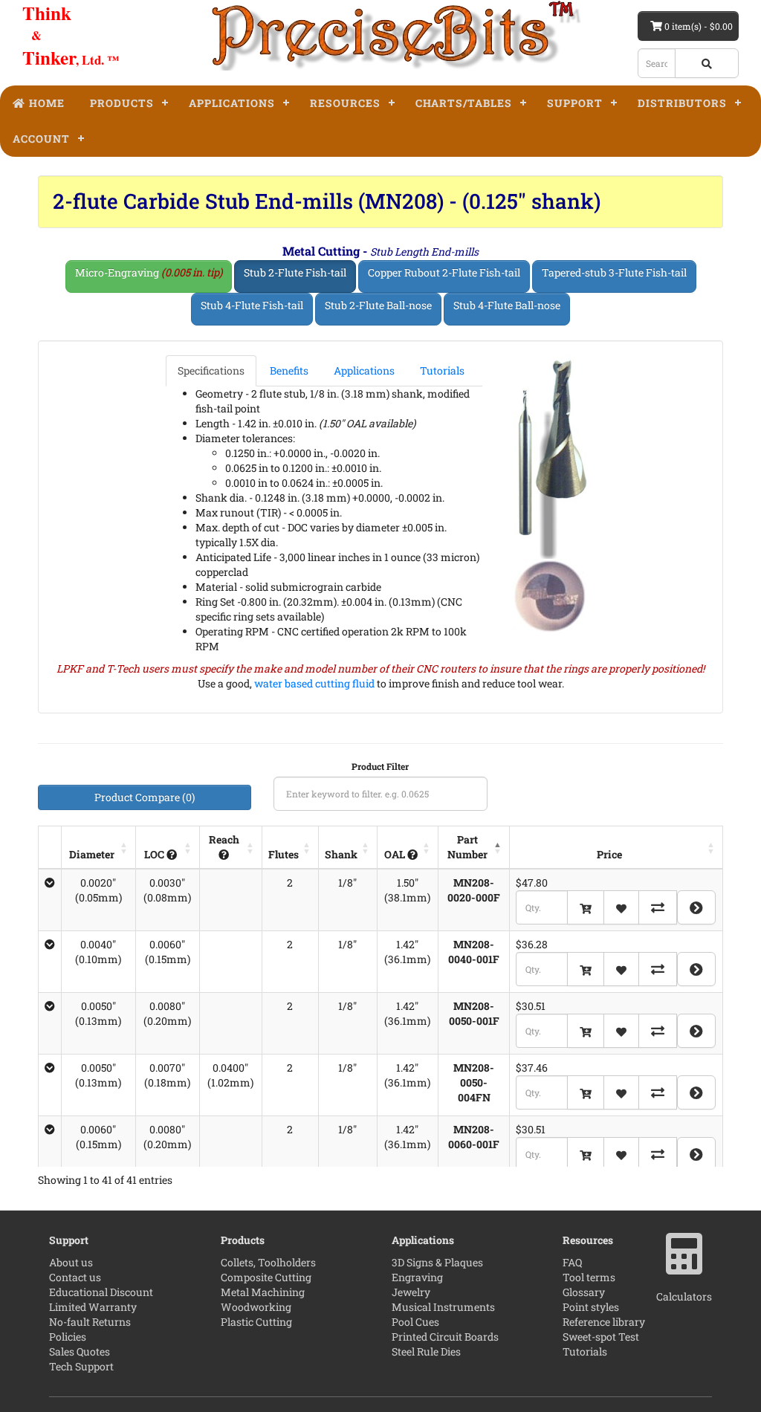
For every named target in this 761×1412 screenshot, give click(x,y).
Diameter (91, 854)
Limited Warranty (93, 1307)
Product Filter (380, 766)
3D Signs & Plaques (437, 1262)
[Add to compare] (657, 907)
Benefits (289, 370)
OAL (395, 854)
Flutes (283, 854)
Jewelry (411, 1292)
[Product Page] (696, 907)
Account (41, 139)
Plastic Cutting (256, 1322)
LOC (155, 854)
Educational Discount (101, 1292)
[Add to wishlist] (621, 907)
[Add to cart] (585, 907)
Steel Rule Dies (426, 1351)
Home (45, 103)
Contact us (75, 1277)
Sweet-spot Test (601, 1337)
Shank (341, 854)
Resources (345, 103)
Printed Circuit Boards (445, 1337)
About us (71, 1262)
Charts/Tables (463, 103)
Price (609, 854)
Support (575, 103)
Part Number (467, 846)
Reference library (604, 1322)
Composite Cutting (266, 1277)
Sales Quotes (79, 1351)
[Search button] (707, 63)
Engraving (417, 1277)
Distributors (682, 103)
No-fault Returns (90, 1322)
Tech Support (81, 1366)
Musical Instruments (443, 1307)
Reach (224, 839)
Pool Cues (415, 1322)
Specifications (211, 370)
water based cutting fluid (314, 683)
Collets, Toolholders (268, 1262)
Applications (232, 103)
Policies (67, 1337)
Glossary (584, 1292)
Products (122, 103)
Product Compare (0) (144, 797)
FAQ (572, 1262)
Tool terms (589, 1277)
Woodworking (256, 1307)
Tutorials (442, 370)
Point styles (591, 1307)
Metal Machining (263, 1292)
